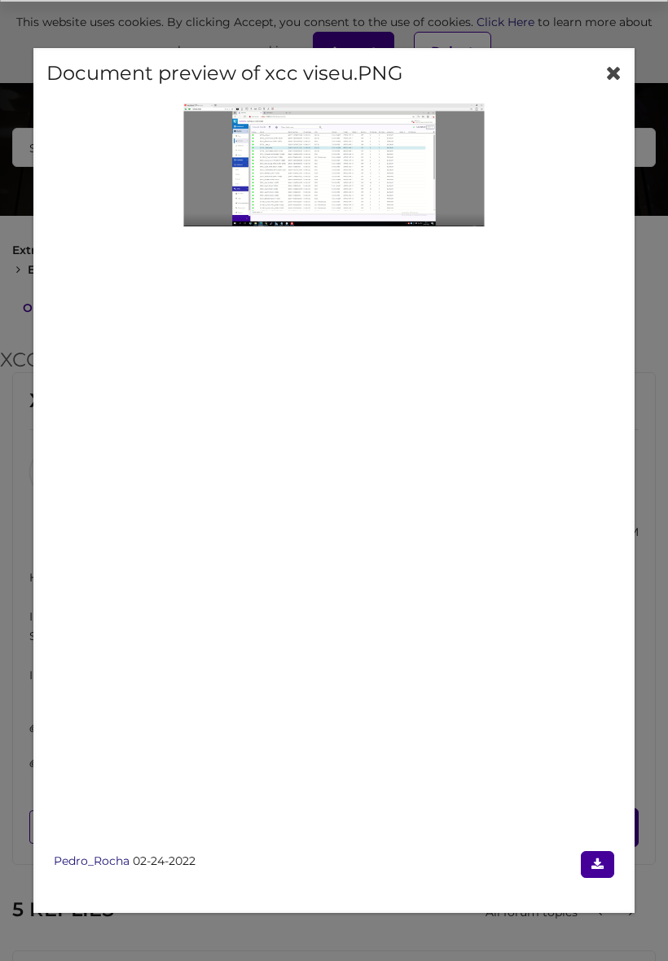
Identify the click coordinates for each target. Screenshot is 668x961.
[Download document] (597, 864)
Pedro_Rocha (92, 860)
